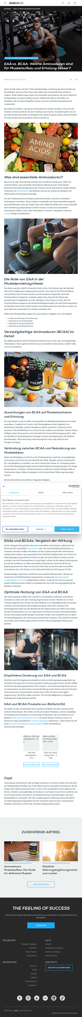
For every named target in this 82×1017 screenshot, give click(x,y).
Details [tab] (41, 492)
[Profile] (69, 3)
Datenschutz (7, 521)
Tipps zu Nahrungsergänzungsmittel (26, 9)
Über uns (33, 966)
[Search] (63, 3)
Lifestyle (34, 977)
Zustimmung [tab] (14, 492)
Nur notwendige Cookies (15, 529)
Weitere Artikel (41, 884)
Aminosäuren (33, 548)
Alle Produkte (32, 956)
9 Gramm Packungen (39, 721)
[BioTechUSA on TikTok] (62, 998)
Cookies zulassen (67, 529)
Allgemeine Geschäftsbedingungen (65, 1013)
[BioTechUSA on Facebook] (19, 998)
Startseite (7, 9)
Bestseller (33, 948)
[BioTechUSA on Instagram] (28, 998)
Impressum (32, 985)
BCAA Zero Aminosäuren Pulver (25, 718)
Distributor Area (51, 956)
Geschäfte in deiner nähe (59, 968)
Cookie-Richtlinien (24, 521)
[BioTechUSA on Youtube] (36, 998)
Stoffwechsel (22, 191)
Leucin (7, 213)
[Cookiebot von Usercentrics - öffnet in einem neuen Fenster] (70, 486)
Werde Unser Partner (53, 952)
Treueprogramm (31, 981)
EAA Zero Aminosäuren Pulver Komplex (25, 724)
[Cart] (75, 3)
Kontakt (48, 944)
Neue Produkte (31, 952)
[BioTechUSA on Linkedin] (53, 998)
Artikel (34, 970)
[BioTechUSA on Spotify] (45, 998)
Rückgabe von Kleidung (54, 948)
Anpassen (40, 529)
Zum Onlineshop (31, 765)
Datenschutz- (9, 1011)
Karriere (34, 974)
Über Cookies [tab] (68, 492)
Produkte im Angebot (29, 944)
